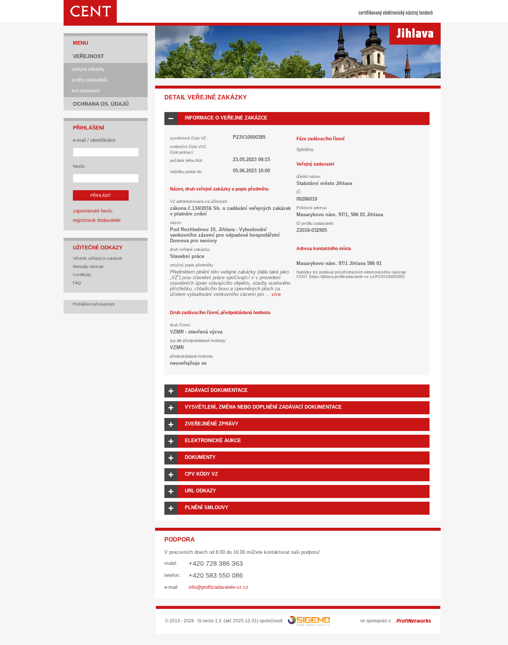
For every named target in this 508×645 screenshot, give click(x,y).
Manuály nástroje (88, 266)
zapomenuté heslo (92, 211)
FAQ (77, 283)
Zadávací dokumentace (216, 390)
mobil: (170, 563)
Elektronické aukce (213, 440)
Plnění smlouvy (206, 507)
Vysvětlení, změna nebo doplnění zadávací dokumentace (263, 407)
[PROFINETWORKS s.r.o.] (413, 621)
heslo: (79, 166)
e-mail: (171, 587)
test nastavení (86, 90)
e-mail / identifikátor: (95, 140)
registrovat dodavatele (96, 220)
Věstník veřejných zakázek (97, 258)
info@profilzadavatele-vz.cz (218, 587)
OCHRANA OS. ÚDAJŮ (101, 104)
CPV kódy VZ (201, 474)
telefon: (172, 575)
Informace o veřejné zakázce (226, 118)
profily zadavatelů (89, 80)
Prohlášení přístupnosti (94, 304)
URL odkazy (200, 491)
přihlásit (100, 195)
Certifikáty (82, 274)
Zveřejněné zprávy (211, 424)
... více (273, 294)
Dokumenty (200, 457)
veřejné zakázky (88, 69)
